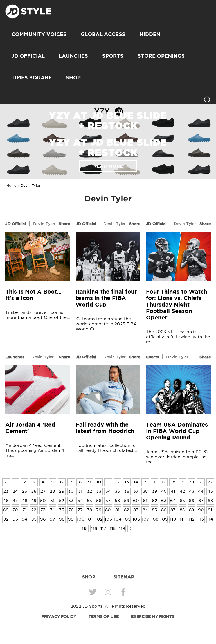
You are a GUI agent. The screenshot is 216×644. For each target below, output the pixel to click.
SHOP (73, 77)
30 (71, 491)
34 (108, 491)
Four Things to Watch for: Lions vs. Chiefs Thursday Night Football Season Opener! (176, 304)
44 (201, 491)
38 (145, 491)
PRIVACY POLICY (59, 616)
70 (15, 510)
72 (33, 510)
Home (11, 185)
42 (182, 491)
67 (201, 500)
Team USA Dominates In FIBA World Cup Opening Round (177, 431)
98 (61, 519)
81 (117, 510)
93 (15, 519)
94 (24, 519)
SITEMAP (123, 576)
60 (136, 500)
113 (201, 519)
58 (117, 500)
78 (89, 510)
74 (52, 510)
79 (99, 510)
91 (210, 510)
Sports (112, 56)
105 (126, 519)
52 (61, 500)
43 (191, 491)
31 (80, 491)
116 (94, 528)
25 (24, 491)
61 (145, 500)
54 (80, 500)
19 (182, 482)
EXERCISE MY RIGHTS (152, 616)
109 (164, 519)
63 (163, 500)
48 (24, 500)
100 (80, 519)
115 (85, 528)
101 (89, 519)
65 (182, 500)
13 (127, 482)
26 (34, 491)
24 (15, 491)
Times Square (32, 77)
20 (191, 482)
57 (108, 500)
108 (154, 519)
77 (80, 510)
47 (15, 500)
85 (154, 510)
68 (210, 500)
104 (117, 519)
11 (108, 482)
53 (70, 500)
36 (126, 491)
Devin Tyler (44, 223)
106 (136, 519)
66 (191, 500)
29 (61, 491)
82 (126, 510)
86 (163, 510)
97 (52, 519)
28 (52, 491)
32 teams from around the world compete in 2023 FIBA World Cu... (106, 324)
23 (5, 491)
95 (34, 519)
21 (201, 482)
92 (6, 519)
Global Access (103, 34)
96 (43, 519)
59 (126, 500)
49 (34, 500)
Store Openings (161, 56)
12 (117, 482)
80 (108, 510)
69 (6, 510)
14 (136, 482)
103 (108, 519)
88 (182, 510)
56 (99, 500)
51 (52, 500)
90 (201, 510)
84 (145, 510)
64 (173, 500)
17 (164, 482)
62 (154, 500)
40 (164, 491)
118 (113, 528)
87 (173, 510)
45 (210, 491)
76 (71, 510)
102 (99, 519)
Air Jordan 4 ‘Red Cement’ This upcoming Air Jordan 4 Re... (34, 450)
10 (98, 482)
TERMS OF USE (104, 616)
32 (89, 491)
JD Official (28, 56)
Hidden (150, 34)
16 (154, 482)
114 (210, 519)
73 (43, 510)
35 (117, 491)
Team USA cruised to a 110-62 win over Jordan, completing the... (177, 457)
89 (191, 510)
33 (98, 491)
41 (173, 491)
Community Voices (39, 34)
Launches (73, 56)
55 (89, 500)
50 (43, 500)
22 (210, 482)
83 (135, 510)
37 (135, 491)
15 (145, 482)
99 (71, 519)
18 (173, 482)
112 (192, 519)
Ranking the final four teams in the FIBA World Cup (106, 298)
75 (61, 510)
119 (122, 528)
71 (24, 510)
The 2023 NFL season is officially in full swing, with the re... (178, 337)
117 (103, 528)
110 (173, 519)
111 (182, 519)
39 (154, 491)
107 (145, 519)
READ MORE (108, 165)
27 (43, 491)
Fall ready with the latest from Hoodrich (105, 427)
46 (6, 500)
